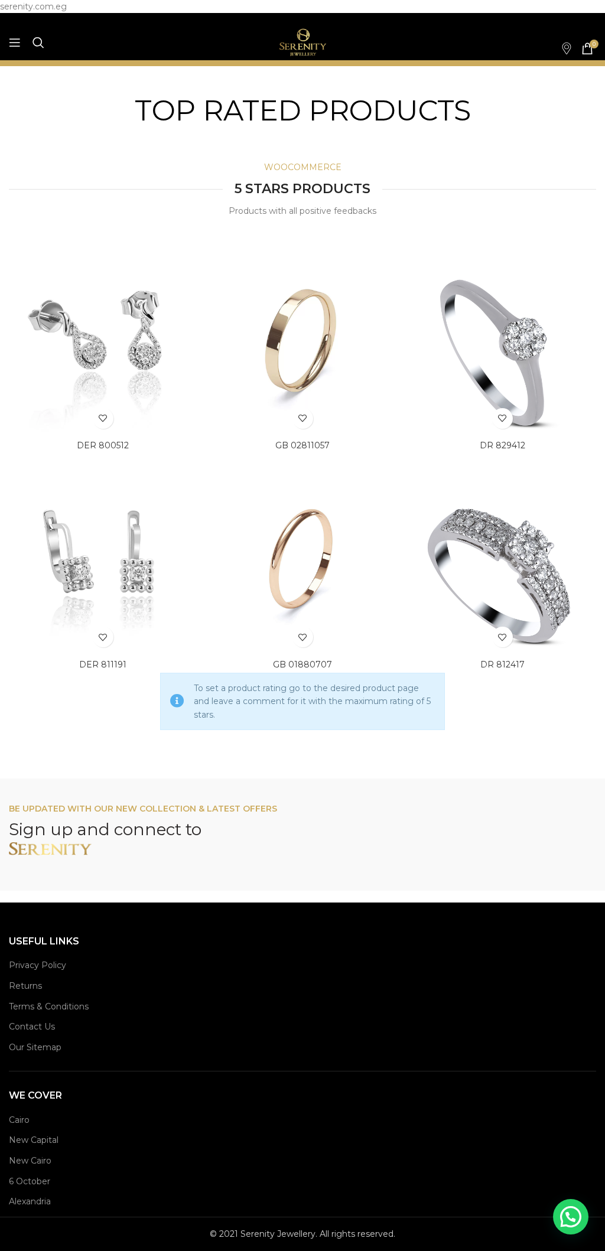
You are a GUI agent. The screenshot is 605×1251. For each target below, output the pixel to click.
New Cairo (30, 1160)
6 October (29, 1181)
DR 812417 (502, 664)
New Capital (33, 1140)
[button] (570, 1216)
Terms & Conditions (49, 1006)
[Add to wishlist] (103, 418)
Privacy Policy (37, 965)
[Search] (38, 42)
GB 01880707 (302, 664)
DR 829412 (502, 445)
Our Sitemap (35, 1047)
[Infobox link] (561, 48)
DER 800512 (103, 445)
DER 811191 (102, 664)
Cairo (19, 1120)
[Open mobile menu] (15, 42)
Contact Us (32, 1026)
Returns (25, 985)
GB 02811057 (302, 445)
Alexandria (30, 1201)
